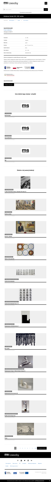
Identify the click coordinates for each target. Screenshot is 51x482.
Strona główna (11, 20)
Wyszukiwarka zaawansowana (25, 12)
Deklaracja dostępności (32, 463)
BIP (19, 463)
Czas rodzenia (25, 20)
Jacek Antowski (8, 28)
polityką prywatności (39, 480)
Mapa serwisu (15, 463)
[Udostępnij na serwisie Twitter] (10, 31)
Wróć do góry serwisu (14, 466)
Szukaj (46, 9)
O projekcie (24, 463)
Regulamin (40, 463)
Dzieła (19, 20)
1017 (36, 448)
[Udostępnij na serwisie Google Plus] (9, 31)
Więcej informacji (9, 84)
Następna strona (41, 448)
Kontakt (7, 466)
